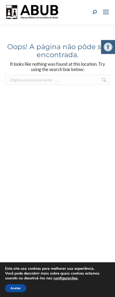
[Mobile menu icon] (106, 12)
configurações (65, 278)
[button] (108, 47)
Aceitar (15, 288)
